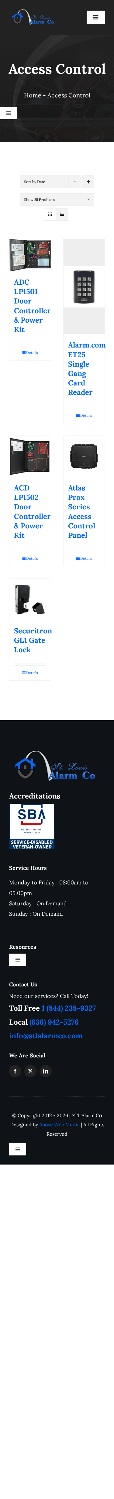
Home (32, 95)
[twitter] (30, 1071)
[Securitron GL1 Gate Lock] (30, 599)
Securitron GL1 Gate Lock (33, 640)
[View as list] (62, 214)
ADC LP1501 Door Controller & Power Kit (32, 305)
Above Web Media (59, 1124)
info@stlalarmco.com (45, 1035)
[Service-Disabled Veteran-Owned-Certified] (32, 806)
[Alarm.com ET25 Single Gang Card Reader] (84, 286)
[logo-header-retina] (53, 753)
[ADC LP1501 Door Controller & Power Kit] (30, 255)
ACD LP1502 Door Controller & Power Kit (32, 511)
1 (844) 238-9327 (69, 1008)
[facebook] (15, 1071)
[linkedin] (46, 1071)
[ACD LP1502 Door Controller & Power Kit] (30, 456)
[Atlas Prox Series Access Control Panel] (84, 456)
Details (32, 352)
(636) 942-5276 (54, 1022)
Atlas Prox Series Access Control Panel (81, 511)
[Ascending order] (88, 181)
